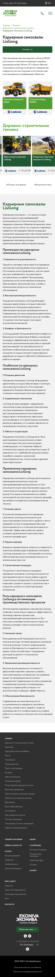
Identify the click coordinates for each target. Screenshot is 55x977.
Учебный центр (11, 864)
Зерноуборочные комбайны (17, 751)
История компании (38, 849)
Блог (7, 898)
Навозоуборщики (12, 777)
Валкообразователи (13, 806)
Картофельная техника (15, 815)
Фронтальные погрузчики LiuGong (15, 158)
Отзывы (33, 864)
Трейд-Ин (9, 860)
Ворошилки (10, 802)
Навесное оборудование (16, 828)
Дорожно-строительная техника (19, 743)
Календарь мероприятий (15, 894)
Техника (8, 738)
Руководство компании (35, 855)
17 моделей (25, 170)
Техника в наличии (13, 839)
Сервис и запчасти (13, 845)
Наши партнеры (36, 860)
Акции (33, 839)
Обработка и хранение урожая (18, 798)
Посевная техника (13, 781)
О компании (35, 845)
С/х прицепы (10, 811)
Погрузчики (10, 760)
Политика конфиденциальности (27, 972)
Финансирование (12, 855)
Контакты (9, 904)
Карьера (33, 870)
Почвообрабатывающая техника (19, 785)
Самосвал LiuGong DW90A (38, 101)
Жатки (8, 755)
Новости (9, 885)
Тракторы (9, 747)
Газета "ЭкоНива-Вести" (15, 890)
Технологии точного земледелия (19, 823)
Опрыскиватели (12, 764)
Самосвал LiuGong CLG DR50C (13, 101)
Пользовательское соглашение (27, 967)
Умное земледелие (13, 868)
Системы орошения (13, 819)
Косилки (8, 772)
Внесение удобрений (14, 789)
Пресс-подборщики (13, 768)
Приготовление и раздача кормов (19, 794)
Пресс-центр (10, 881)
